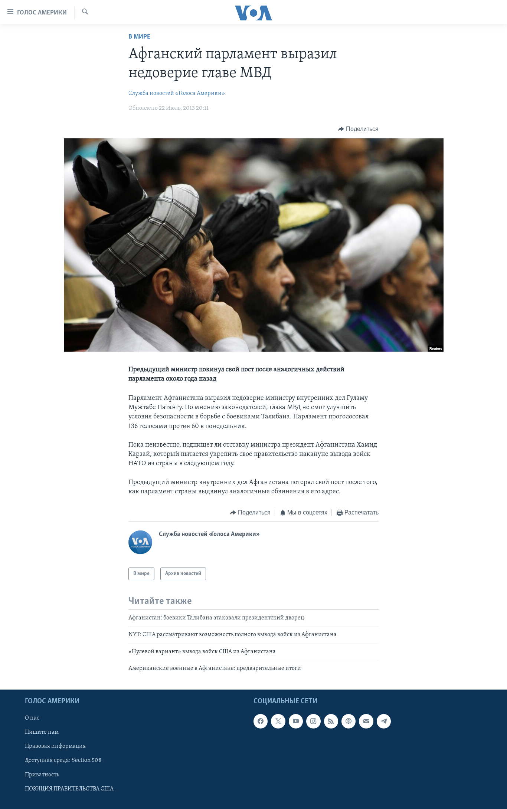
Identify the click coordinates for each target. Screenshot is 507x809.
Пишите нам (42, 732)
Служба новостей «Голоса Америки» (176, 93)
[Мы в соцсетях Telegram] (384, 721)
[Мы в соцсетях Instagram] (313, 721)
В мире (139, 37)
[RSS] (331, 721)
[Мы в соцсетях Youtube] (296, 721)
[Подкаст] (348, 721)
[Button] (358, 129)
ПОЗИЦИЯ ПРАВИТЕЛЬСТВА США (69, 789)
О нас (32, 718)
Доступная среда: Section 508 (63, 760)
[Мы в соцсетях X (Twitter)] (278, 721)
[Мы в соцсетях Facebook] (261, 721)
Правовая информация (55, 746)
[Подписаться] (366, 721)
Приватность (42, 774)
